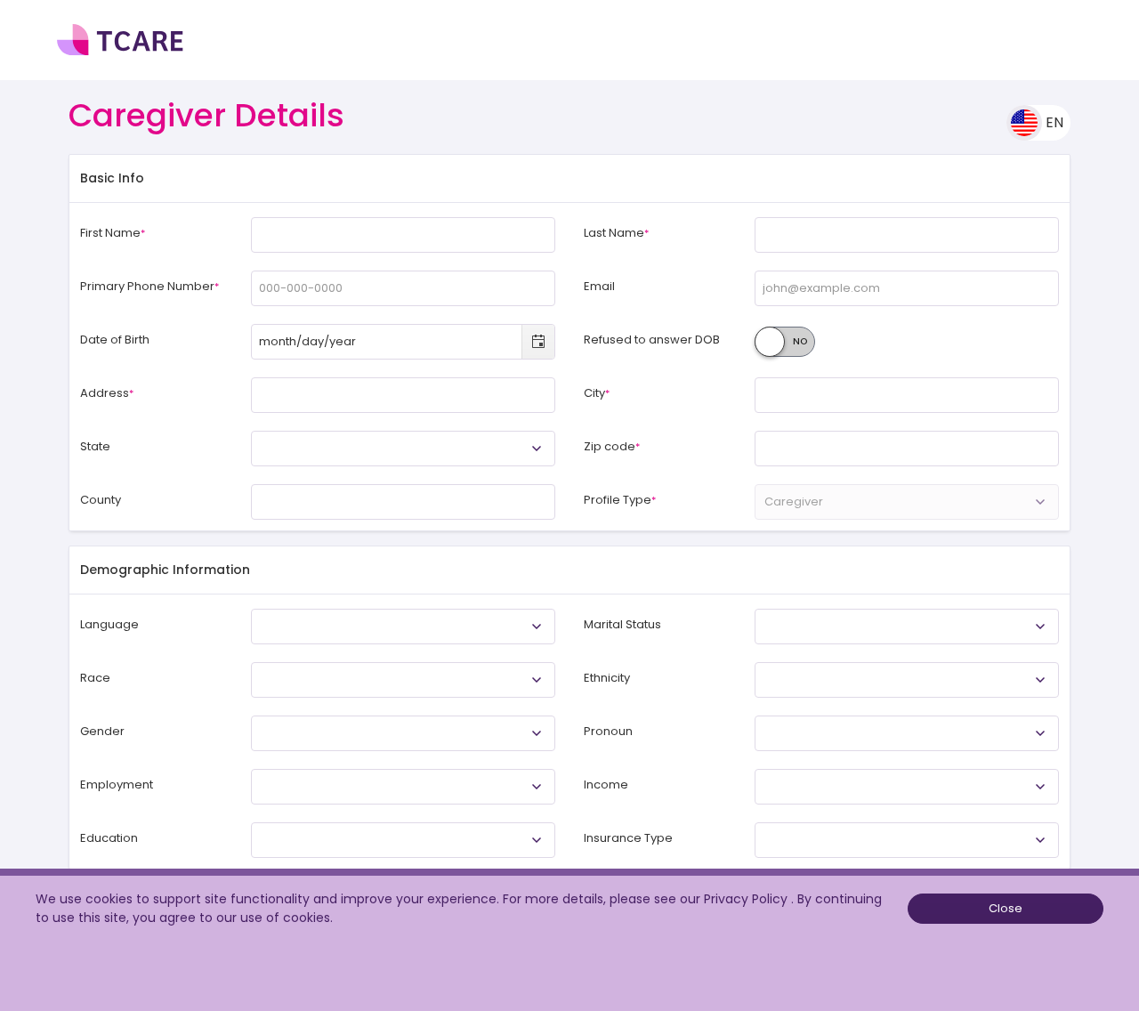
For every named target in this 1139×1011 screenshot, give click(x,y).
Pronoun (608, 732)
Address (106, 393)
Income (606, 785)
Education (109, 838)
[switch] (785, 342)
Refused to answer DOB (652, 340)
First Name (112, 233)
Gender (102, 732)
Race (95, 678)
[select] (536, 448)
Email (599, 287)
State (95, 447)
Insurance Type (628, 838)
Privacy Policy (747, 899)
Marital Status (622, 625)
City (597, 393)
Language (109, 625)
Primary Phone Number (149, 287)
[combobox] (387, 342)
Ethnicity (607, 678)
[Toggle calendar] (537, 342)
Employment (116, 785)
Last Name (616, 233)
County (100, 500)
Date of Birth (114, 340)
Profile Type (620, 500)
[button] (1005, 909)
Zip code (612, 447)
